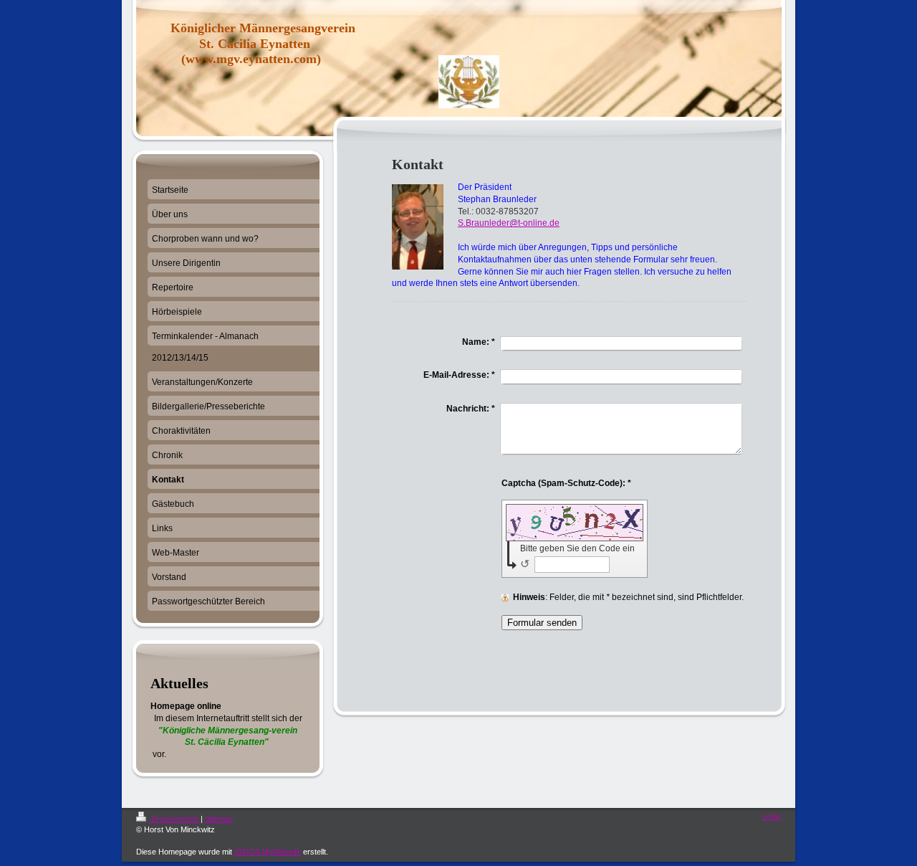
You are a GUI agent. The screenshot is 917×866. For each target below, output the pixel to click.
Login (771, 816)
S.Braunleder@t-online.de (509, 223)
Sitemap (219, 818)
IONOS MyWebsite (267, 851)
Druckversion (175, 818)
